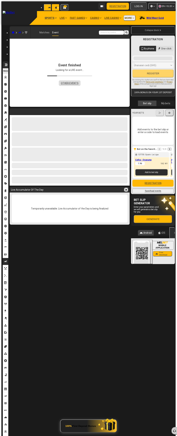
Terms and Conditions (154, 121)
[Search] (126, 32)
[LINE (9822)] (13, 32)
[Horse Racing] (20, 32)
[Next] (169, 195)
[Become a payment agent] (101, 6)
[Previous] (159, 195)
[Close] (172, 278)
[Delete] (126, 190)
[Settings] (152, 6)
